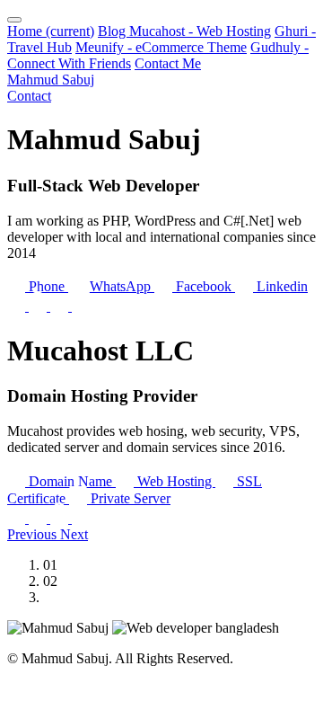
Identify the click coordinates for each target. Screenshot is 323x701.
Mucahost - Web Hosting (200, 31)
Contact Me (168, 63)
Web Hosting (174, 481)
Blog (113, 31)
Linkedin (280, 286)
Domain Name (70, 481)
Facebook (203, 286)
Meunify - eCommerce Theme (161, 47)
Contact (29, 95)
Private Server (128, 498)
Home (50, 31)
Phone (46, 286)
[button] (33, 534)
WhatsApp (120, 286)
